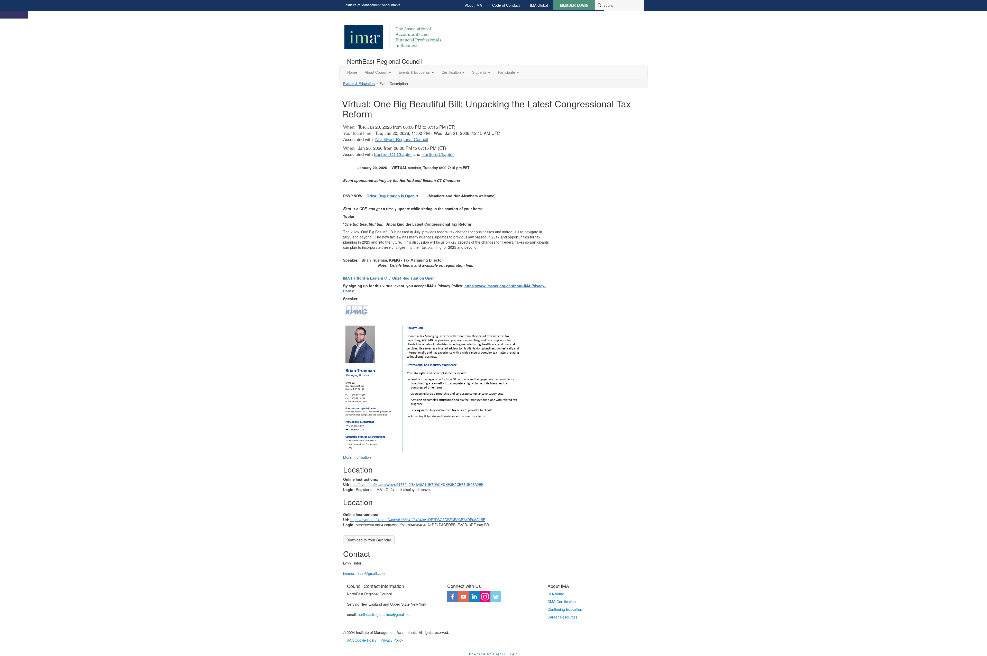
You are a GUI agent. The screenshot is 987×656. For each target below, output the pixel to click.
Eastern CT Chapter (393, 154)
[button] (378, 72)
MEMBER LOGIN (574, 5)
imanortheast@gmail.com (364, 573)
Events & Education (359, 83)
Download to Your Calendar (368, 539)
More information (357, 457)
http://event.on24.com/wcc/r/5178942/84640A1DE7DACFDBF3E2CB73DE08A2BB (416, 484)
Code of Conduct (506, 5)
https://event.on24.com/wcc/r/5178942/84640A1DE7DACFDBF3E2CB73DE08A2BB (417, 519)
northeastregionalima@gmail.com (385, 614)
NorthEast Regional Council (401, 139)
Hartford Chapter (438, 154)
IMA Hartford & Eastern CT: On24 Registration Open (389, 278)
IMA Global (539, 5)
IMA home (555, 593)
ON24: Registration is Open (391, 195)
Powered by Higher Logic (493, 654)
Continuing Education (564, 609)
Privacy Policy (392, 640)
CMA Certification (561, 601)
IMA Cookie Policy (362, 640)
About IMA (473, 5)
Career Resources (562, 617)
